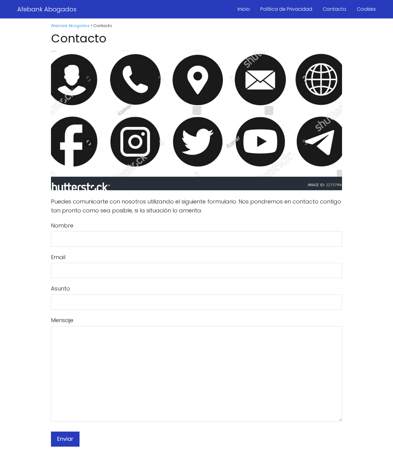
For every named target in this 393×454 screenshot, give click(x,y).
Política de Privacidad (286, 9)
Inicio (244, 9)
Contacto (334, 9)
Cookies (366, 9)
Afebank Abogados (46, 9)
